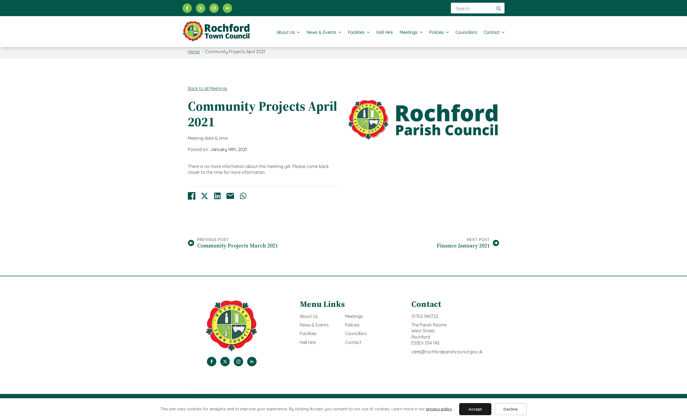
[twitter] (200, 8)
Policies (436, 32)
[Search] (498, 8)
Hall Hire (384, 32)
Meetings (409, 32)
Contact (492, 32)
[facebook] (187, 8)
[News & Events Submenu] (338, 32)
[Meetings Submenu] (420, 32)
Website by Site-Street (210, 390)
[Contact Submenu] (502, 32)
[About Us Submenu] (297, 32)
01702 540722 (424, 316)
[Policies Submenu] (446, 32)
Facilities (356, 32)
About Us (286, 32)
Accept (475, 409)
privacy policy (439, 408)
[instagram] (214, 8)
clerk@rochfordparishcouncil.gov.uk (447, 351)
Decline (510, 409)
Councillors (466, 32)
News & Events (321, 32)
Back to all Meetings (207, 88)
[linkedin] (227, 8)
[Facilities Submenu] (367, 32)
